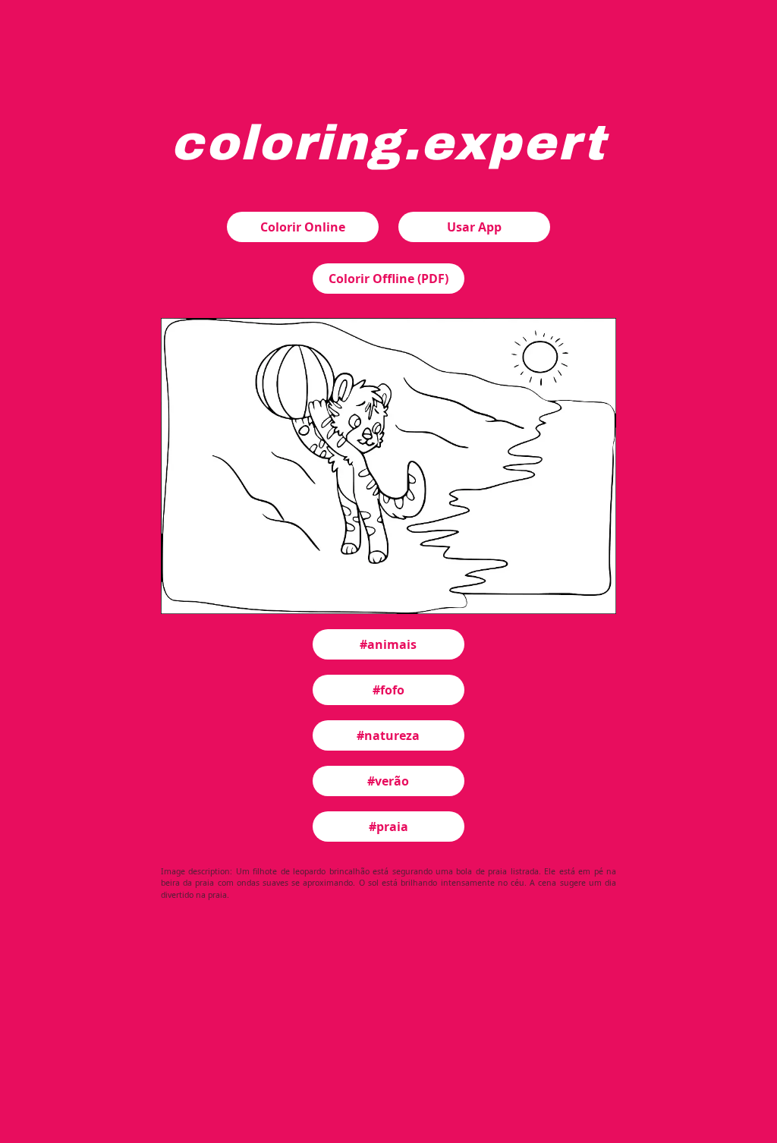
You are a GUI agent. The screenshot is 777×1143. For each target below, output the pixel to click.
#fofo (388, 690)
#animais (388, 644)
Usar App (474, 227)
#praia (388, 826)
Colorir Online (302, 227)
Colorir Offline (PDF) (388, 278)
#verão (388, 781)
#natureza (388, 735)
